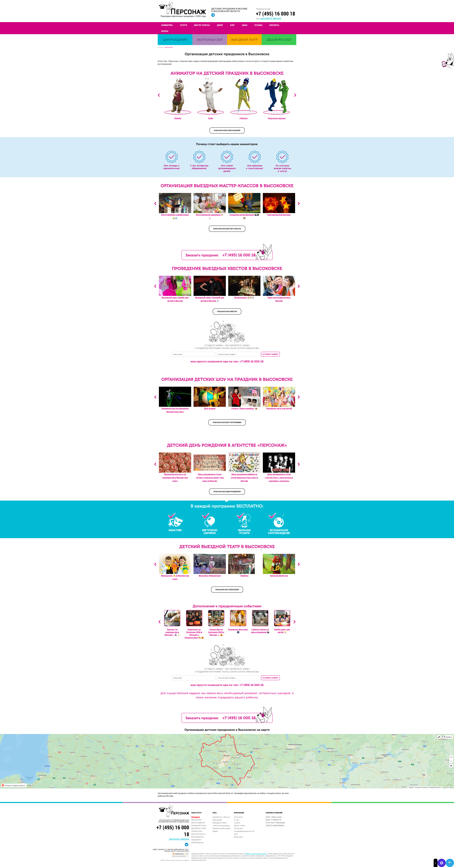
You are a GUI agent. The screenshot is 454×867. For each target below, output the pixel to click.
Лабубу (177, 118)
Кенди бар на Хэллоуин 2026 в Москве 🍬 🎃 (216, 632)
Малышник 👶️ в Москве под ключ (175, 577)
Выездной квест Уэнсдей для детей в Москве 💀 (209, 299)
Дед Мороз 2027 (198, 828)
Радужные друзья (277, 118)
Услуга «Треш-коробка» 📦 (244, 408)
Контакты (274, 25)
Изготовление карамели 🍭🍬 (209, 216)
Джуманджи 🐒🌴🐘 (244, 297)
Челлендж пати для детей (279, 408)
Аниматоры (167, 25)
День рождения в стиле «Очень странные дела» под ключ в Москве (210, 477)
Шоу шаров (209, 408)
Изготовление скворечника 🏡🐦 (175, 216)
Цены (244, 25)
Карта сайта (239, 825)
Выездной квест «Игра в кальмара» (221, 824)
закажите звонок (270, 18)
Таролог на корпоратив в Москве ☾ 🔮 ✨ (172, 632)
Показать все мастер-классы (227, 229)
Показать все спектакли (227, 589)
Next (295, 95)
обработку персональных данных (256, 854)
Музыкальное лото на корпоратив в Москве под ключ (175, 477)
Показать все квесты (227, 311)
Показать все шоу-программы (227, 422)
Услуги (183, 25)
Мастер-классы (202, 25)
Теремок (244, 575)
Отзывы (258, 25)
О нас (236, 819)
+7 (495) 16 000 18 (275, 13)
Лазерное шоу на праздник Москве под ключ (175, 410)
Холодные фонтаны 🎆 (238, 630)
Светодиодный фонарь (279, 214)
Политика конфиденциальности (244, 829)
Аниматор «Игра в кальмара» (221, 818)
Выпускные (196, 819)
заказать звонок (179, 839)
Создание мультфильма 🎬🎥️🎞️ (244, 216)
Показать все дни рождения (227, 491)
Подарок (195, 817)
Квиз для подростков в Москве (279, 299)
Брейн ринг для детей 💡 (282, 630)
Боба (210, 118)
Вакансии (238, 836)
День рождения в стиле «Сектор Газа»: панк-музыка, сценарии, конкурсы (279, 477)
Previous (159, 95)
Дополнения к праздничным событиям (227, 606)
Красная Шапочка (279, 575)
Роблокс (244, 118)
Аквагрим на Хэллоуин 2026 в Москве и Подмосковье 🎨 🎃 (194, 633)
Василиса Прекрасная (210, 575)
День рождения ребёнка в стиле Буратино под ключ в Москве (244, 477)
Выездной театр (198, 825)
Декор (220, 25)
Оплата (164, 31)
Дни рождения (198, 822)
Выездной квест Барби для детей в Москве (175, 299)
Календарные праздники (197, 838)
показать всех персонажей (227, 130)
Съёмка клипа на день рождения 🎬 (260, 630)
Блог (232, 25)
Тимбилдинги (197, 842)
